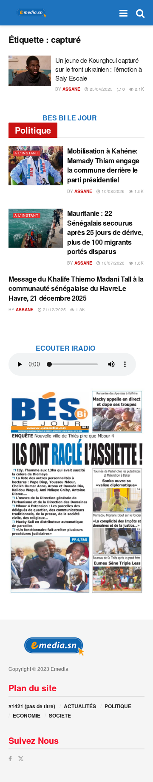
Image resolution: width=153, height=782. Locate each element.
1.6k (138, 263)
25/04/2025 (100, 89)
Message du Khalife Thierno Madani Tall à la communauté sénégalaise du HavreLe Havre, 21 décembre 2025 (75, 288)
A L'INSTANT (26, 153)
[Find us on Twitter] (21, 758)
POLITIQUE (118, 706)
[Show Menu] (123, 12)
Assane (71, 89)
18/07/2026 (112, 263)
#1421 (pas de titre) (31, 706)
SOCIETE (60, 715)
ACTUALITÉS (80, 706)
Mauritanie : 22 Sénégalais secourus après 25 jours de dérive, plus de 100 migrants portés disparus (105, 232)
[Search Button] (140, 12)
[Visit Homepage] (29, 13)
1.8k (79, 310)
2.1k (138, 89)
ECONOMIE (26, 715)
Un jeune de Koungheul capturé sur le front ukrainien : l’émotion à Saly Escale (98, 69)
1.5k (138, 191)
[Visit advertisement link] (76, 491)
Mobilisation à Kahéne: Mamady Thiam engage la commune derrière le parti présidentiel (103, 165)
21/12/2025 (54, 310)
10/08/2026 (112, 191)
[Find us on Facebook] (10, 758)
